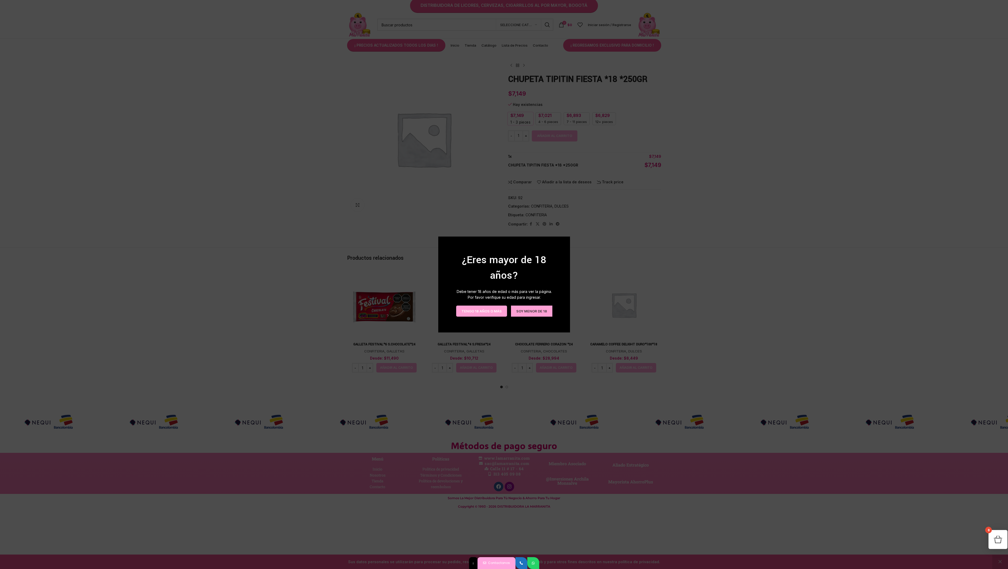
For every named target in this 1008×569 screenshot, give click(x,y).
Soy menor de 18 (531, 311)
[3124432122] (521, 563)
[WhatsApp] (533, 563)
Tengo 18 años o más (481, 311)
